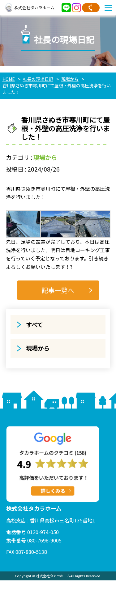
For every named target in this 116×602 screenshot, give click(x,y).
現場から (45, 157)
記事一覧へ (58, 290)
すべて (34, 324)
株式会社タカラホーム (34, 7)
